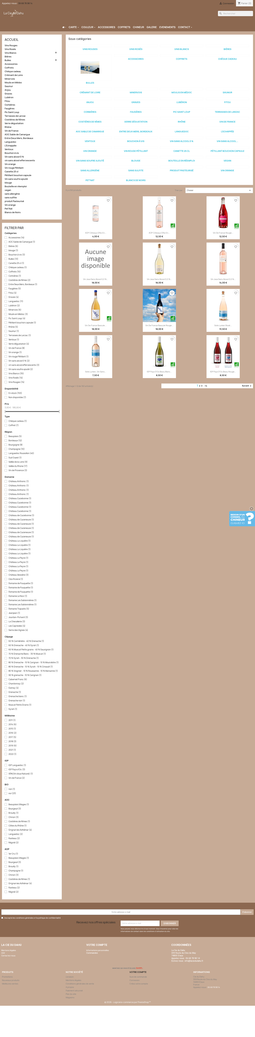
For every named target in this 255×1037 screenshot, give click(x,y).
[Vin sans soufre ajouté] (90, 157)
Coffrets (9, 67)
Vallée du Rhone (17, 466)
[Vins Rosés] (135, 45)
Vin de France (11, 130)
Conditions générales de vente (80, 983)
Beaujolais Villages (18, 804)
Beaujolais (15, 436)
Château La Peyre (18, 558)
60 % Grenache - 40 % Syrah (23, 645)
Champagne (16, 449)
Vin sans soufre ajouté (16, 179)
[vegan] (227, 157)
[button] (251, 509)
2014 (12, 724)
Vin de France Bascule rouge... (159, 325)
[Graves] (135, 99)
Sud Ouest (15, 457)
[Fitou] (227, 99)
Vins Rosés (10, 49)
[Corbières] (90, 108)
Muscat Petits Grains (19, 705)
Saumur (9, 86)
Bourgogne (15, 445)
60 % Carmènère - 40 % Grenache (26, 641)
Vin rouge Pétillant (14, 168)
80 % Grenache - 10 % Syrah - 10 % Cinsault (30, 666)
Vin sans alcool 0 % (14, 156)
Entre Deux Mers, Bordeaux (19, 138)
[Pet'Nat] (90, 177)
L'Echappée (10, 145)
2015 (12, 728)
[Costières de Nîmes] (90, 118)
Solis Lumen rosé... (223, 325)
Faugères (9, 108)
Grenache (14, 692)
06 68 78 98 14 (25, 3)
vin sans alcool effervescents (20, 160)
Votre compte (96, 945)
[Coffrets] (181, 55)
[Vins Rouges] (90, 45)
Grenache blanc (17, 696)
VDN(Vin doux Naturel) (20, 773)
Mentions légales (73, 980)
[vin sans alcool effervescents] (227, 137)
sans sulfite (11, 197)
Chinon (13, 817)
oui (12, 793)
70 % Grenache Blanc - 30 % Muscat (27, 654)
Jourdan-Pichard (18, 617)
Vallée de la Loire (18, 462)
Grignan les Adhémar (20, 830)
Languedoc (10, 142)
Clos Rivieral (15, 579)
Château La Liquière (19, 541)
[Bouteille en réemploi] (181, 157)
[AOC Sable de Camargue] (90, 128)
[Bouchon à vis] (135, 137)
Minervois (10, 78)
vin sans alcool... (227, 141)
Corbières (10, 104)
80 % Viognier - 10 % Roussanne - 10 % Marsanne (33, 671)
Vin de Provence (17, 470)
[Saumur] (227, 89)
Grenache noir (16, 700)
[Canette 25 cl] (181, 147)
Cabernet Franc (17, 679)
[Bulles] (90, 67)
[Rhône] (181, 118)
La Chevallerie (16, 621)
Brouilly (13, 813)
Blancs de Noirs (13, 212)
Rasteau (14, 838)
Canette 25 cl (11, 171)
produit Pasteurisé (14, 201)
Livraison (70, 977)
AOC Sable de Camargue (17, 134)
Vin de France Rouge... (223, 233)
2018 (12, 741)
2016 (12, 733)
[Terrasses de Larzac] (227, 108)
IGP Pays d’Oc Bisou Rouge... (223, 371)
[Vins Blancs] (181, 45)
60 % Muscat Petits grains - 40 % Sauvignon (31, 649)
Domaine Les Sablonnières (22, 600)
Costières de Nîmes (15, 119)
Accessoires (11, 64)
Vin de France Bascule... (95, 325)
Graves (8, 93)
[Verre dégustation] (135, 118)
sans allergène (12, 193)
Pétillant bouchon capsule (18, 175)
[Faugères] (135, 108)
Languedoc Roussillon (21, 453)
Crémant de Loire (14, 75)
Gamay (13, 688)
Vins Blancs (10, 53)
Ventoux (9, 149)
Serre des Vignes (18, 630)
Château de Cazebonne (21, 515)
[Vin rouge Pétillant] (135, 147)
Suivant (247, 385)
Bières (8, 56)
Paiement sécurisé (74, 990)
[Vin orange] (90, 147)
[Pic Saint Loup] (181, 108)
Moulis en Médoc (13, 82)
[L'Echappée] (227, 128)
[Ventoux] (90, 137)
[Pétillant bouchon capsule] (227, 147)
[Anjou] (90, 99)
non (11, 789)
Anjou (8, 90)
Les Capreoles (16, 626)
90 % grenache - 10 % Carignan (25, 675)
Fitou (7, 101)
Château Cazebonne (19, 498)
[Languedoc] (181, 128)
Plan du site (71, 994)
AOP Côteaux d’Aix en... (95, 233)
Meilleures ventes (10, 983)
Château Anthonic (18, 481)
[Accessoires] (135, 55)
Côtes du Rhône (17, 825)
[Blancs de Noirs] (135, 177)
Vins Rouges (11, 45)
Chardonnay (16, 683)
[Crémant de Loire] (90, 89)
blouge (8, 182)
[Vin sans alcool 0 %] (181, 137)
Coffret (13, 425)
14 (206, 386)
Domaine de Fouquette (20, 583)
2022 (12, 754)
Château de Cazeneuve (21, 519)
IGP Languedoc (17, 765)
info (194, 961)
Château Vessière (18, 575)
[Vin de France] (227, 118)
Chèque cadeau (13, 71)
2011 (12, 720)
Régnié (13, 842)
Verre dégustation (14, 123)
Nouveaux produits (10, 980)
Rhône (8, 127)
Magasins (70, 997)
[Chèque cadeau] (227, 55)
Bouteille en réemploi (16, 186)
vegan (8, 190)
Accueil (11, 39)
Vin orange (10, 164)
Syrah (12, 709)
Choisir (219, 190)
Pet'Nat (8, 208)
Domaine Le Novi (17, 596)
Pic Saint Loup (12, 112)
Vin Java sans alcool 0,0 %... (95, 279)
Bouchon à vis (12, 153)
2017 (12, 737)
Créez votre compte (138, 983)
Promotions (7, 977)
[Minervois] (135, 89)
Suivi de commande (138, 977)
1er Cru (13, 853)
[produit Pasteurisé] (181, 167)
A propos (70, 987)
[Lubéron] (181, 99)
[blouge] (135, 157)
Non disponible (17, 397)
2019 (12, 745)
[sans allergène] (90, 167)
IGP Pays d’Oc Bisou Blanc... (159, 371)
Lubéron (9, 97)
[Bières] (227, 45)
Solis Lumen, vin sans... (95, 371)
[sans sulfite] (135, 167)
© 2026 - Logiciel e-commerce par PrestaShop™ (127, 1002)
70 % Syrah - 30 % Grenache (23, 658)
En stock (15, 393)
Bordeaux (15, 440)
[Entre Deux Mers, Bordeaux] (135, 128)
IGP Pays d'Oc (16, 769)
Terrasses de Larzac (15, 116)
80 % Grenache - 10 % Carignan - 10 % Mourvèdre (33, 662)
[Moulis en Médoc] (181, 89)
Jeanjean (14, 613)
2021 (12, 750)
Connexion (134, 980)
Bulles (8, 60)
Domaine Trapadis (18, 609)
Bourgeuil (14, 808)
